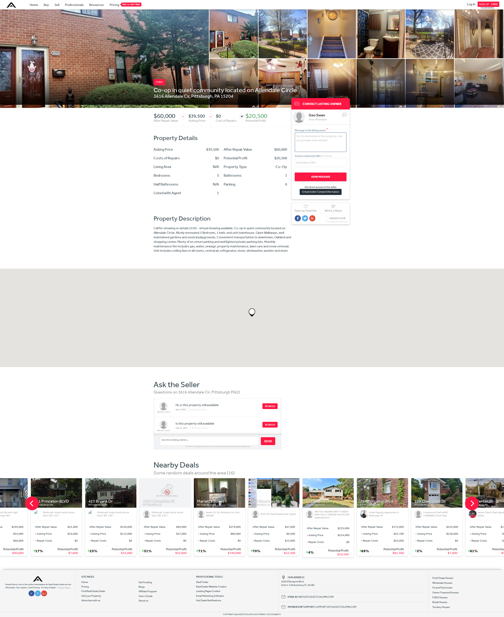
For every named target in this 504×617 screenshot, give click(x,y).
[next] (472, 503)
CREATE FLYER (337, 218)
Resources (96, 5)
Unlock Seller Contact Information (320, 191)
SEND (268, 441)
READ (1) (270, 406)
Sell (57, 5)
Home (34, 5)
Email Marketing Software (210, 596)
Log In (471, 4)
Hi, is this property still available (197, 404)
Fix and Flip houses (442, 587)
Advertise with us (90, 600)
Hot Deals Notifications (208, 600)
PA (217, 96)
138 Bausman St (126, 501)
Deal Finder (202, 582)
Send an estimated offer (313, 156)
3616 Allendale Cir (171, 96)
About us (143, 600)
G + (44, 593)
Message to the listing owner (311, 130)
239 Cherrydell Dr (291, 501)
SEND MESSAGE (320, 176)
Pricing (114, 5)
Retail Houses (439, 602)
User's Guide (146, 596)
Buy (46, 5)
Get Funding (145, 582)
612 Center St (342, 501)
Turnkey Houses (441, 607)
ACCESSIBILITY (274, 614)
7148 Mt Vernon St (400, 501)
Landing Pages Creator (208, 591)
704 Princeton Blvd (237, 501)
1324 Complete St (19, 501)
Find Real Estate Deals (93, 591)
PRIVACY (263, 614)
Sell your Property (91, 596)
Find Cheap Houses (442, 578)
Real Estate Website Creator (211, 586)
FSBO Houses (439, 597)
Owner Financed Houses (445, 592)
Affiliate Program (148, 591)
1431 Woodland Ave (455, 501)
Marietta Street (71, 501)
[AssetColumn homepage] (11, 5)
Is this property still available (195, 423)
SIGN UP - (488, 4)
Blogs (142, 586)
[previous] (32, 503)
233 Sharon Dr (179, 501)
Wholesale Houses (442, 583)
